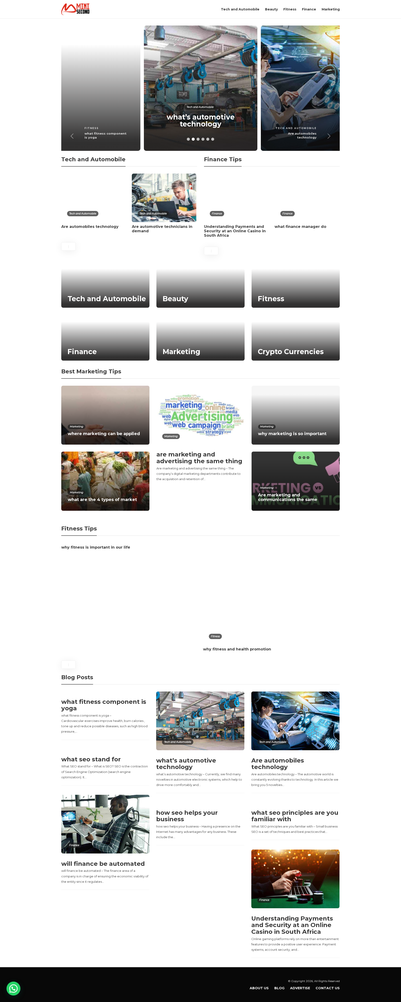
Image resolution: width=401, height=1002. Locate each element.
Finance (309, 9)
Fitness (289, 9)
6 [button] (212, 139)
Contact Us (328, 988)
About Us (259, 988)
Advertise (300, 988)
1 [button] (188, 139)
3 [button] (198, 139)
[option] (83, 88)
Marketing (331, 9)
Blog (279, 988)
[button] (13, 989)
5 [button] (207, 139)
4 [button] (202, 139)
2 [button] (193, 139)
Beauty (271, 9)
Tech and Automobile (240, 9)
